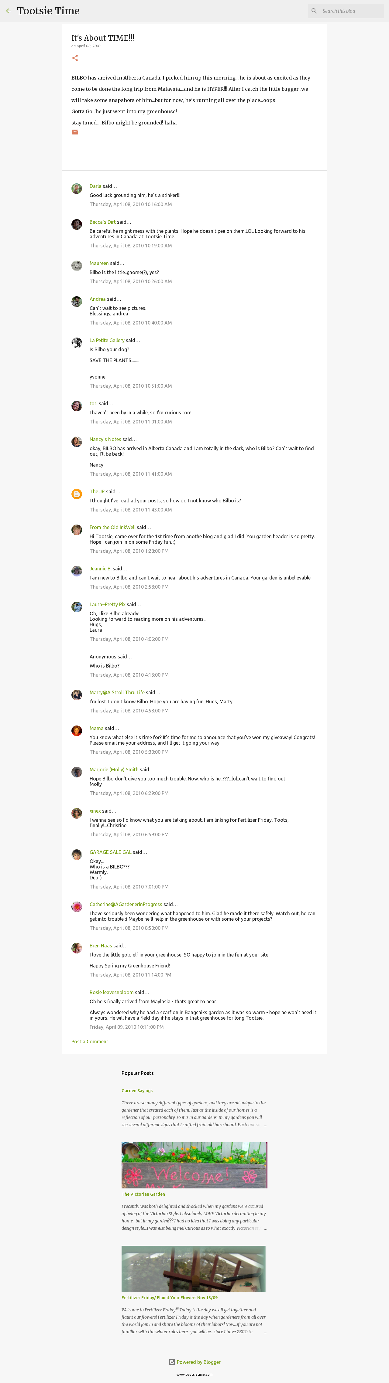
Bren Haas (101, 945)
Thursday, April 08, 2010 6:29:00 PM (129, 793)
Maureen (99, 263)
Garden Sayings (137, 1090)
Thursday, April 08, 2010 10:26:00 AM (131, 281)
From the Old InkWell (113, 527)
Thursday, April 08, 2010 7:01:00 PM (129, 886)
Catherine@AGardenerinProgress (126, 904)
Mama (97, 728)
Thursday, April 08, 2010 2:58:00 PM (129, 587)
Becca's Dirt (103, 222)
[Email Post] (75, 134)
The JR (97, 491)
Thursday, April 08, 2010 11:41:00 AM (131, 474)
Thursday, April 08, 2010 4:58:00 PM (129, 710)
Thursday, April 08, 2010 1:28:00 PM (129, 551)
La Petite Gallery (107, 340)
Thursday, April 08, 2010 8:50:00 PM (129, 928)
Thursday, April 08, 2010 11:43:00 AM (131, 509)
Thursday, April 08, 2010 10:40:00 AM (131, 322)
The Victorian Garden (143, 1194)
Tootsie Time (48, 11)
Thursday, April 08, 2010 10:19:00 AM (131, 245)
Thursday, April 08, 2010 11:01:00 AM (131, 421)
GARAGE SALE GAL (111, 852)
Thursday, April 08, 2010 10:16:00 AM (131, 204)
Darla (96, 186)
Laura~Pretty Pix (108, 604)
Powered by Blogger (198, 1362)
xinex (95, 811)
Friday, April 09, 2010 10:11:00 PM (127, 1027)
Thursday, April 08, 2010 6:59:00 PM (129, 834)
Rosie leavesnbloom (112, 992)
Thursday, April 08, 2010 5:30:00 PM (129, 752)
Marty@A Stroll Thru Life (117, 692)
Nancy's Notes (105, 439)
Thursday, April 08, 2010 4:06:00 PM (129, 639)
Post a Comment (89, 1041)
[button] (75, 58)
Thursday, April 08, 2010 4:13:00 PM (129, 675)
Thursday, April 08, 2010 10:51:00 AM (131, 386)
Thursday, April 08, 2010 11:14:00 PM (130, 974)
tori (94, 403)
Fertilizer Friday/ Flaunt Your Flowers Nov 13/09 (170, 1297)
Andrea (98, 299)
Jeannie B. (101, 568)
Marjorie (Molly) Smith (114, 769)
